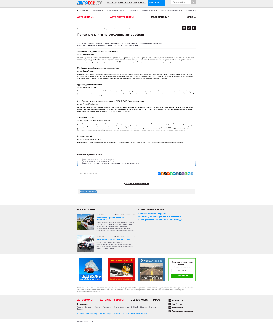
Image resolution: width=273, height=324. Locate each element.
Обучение (132, 10)
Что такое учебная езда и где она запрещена (159, 217)
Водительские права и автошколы (89, 29)
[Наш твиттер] (194, 28)
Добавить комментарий (136, 184)
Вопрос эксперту (125, 3)
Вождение (88, 307)
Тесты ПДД (111, 3)
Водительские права (115, 10)
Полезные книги (135, 29)
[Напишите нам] (184, 28)
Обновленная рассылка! (182, 267)
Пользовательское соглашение (136, 314)
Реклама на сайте (118, 314)
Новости (102, 314)
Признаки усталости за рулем (152, 213)
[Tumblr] (177, 173)
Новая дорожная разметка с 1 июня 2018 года (160, 220)
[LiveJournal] (180, 173)
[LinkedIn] (174, 173)
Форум (109, 314)
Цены (135, 3)
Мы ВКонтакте (177, 300)
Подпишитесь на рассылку (182, 311)
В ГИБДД (134, 307)
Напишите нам (177, 308)
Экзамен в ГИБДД (148, 10)
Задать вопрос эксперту (91, 163)
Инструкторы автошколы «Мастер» (113, 239)
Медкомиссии (160, 17)
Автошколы (97, 10)
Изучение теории (120, 29)
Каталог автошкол (89, 161)
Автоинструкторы (122, 17)
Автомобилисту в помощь (170, 10)
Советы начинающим (90, 159)
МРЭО (190, 17)
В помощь (153, 307)
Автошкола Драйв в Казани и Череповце (110, 218)
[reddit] (168, 173)
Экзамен (98, 307)
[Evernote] (171, 173)
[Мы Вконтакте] (189, 28)
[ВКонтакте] (159, 173)
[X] (165, 173)
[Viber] (183, 173)
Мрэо (156, 300)
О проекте (142, 3)
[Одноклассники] (162, 173)
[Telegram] (192, 173)
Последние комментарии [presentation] (88, 191)
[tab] (88, 191)
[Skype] (189, 173)
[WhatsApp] (186, 173)
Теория (80, 307)
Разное (80, 309)
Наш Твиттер (177, 304)
